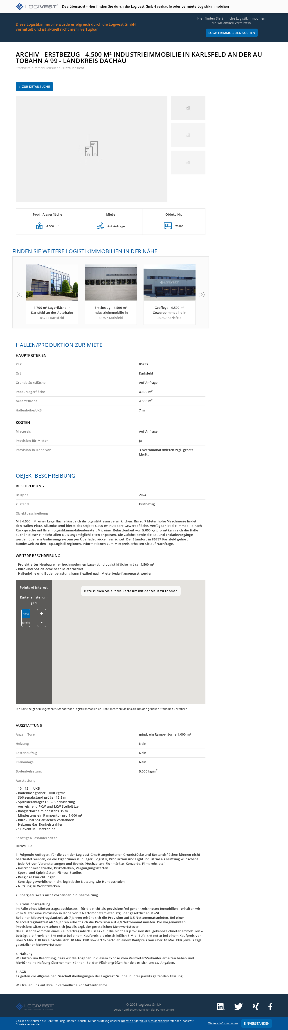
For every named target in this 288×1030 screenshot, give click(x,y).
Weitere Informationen (223, 1023)
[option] (52, 294)
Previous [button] (19, 294)
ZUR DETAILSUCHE (36, 86)
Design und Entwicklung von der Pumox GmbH (144, 1009)
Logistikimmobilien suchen (231, 33)
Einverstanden (257, 1023)
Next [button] (202, 294)
